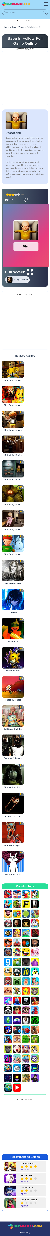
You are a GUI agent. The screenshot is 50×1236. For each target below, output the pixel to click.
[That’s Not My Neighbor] (17, 1049)
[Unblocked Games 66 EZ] (17, 1068)
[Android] (26, 914)
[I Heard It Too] (13, 803)
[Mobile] (26, 981)
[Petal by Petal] (13, 687)
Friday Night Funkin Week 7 (29, 1163)
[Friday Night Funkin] (17, 952)
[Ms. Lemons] (26, 991)
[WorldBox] (8, 1088)
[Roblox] (26, 1001)
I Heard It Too (13, 816)
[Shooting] (35, 1010)
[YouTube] (17, 1088)
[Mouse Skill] (17, 991)
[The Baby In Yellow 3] (13, 493)
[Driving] (17, 943)
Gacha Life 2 (27, 1188)
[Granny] (26, 962)
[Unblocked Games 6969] (35, 1068)
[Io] (26, 972)
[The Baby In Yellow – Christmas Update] (13, 543)
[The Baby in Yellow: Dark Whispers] (13, 394)
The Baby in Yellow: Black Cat (13, 455)
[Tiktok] (8, 1059)
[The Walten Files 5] (13, 774)
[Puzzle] (8, 1001)
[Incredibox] (17, 972)
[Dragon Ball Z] (8, 943)
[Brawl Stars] (8, 933)
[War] (26, 1078)
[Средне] (13, 194)
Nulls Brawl (26, 1176)
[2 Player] (17, 894)
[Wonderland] (13, 658)
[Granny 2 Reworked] (13, 745)
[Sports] (26, 1030)
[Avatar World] (8, 923)
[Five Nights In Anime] (35, 943)
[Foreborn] (13, 628)
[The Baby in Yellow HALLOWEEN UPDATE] (13, 419)
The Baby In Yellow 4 (13, 480)
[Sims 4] (8, 1020)
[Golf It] (17, 962)
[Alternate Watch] (35, 904)
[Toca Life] (17, 1059)
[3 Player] (26, 894)
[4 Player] (35, 894)
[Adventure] (17, 904)
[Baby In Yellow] (17, 923)
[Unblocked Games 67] (26, 1068)
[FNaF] (8, 952)
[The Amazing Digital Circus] (26, 1049)
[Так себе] (10, 194)
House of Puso (13, 875)
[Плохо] (7, 194)
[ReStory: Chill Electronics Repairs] (13, 716)
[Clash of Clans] (17, 933)
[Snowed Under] (13, 570)
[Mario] (8, 981)
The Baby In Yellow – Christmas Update (13, 554)
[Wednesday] (35, 1078)
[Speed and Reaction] (17, 1030)
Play (26, 246)
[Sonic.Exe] (8, 1030)
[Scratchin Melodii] (26, 1010)
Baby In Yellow (21, 280)
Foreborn (13, 642)
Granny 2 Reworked (13, 758)
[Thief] (35, 1049)
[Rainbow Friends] (17, 1001)
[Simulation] (17, 1020)
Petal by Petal (13, 700)
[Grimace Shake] (35, 962)
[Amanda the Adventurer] (8, 914)
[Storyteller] (17, 1039)
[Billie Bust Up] (35, 923)
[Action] (8, 904)
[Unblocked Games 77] (8, 1078)
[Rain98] (13, 599)
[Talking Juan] (8, 1049)
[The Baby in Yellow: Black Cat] (13, 444)
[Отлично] (18, 194)
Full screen (15, 272)
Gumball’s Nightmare (13, 845)
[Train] (26, 1059)
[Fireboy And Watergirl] (26, 943)
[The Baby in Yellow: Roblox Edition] (13, 369)
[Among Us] (17, 914)
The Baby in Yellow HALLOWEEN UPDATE (13, 430)
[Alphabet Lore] (26, 904)
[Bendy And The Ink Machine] (26, 923)
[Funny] (26, 952)
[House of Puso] (13, 861)
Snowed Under (13, 583)
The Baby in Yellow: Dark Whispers (13, 405)
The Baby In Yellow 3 (13, 504)
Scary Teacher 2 (29, 1200)
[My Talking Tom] (35, 991)
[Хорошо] (15, 194)
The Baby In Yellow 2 (13, 529)
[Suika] (26, 1039)
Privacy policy (25, 1233)
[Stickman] (8, 1039)
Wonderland (13, 671)
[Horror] (8, 972)
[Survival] (35, 1039)
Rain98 (13, 612)
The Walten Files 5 (13, 787)
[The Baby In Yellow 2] (13, 518)
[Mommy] (35, 981)
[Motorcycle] (8, 991)
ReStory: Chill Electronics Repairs (13, 729)
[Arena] (35, 914)
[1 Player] (8, 894)
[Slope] (35, 1020)
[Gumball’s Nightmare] (13, 832)
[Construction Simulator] (26, 933)
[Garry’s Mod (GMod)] (8, 962)
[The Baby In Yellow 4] (13, 468)
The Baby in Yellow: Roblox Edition (13, 380)
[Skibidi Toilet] (26, 1020)
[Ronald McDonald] (35, 1001)
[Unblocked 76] (8, 1068)
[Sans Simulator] (8, 1010)
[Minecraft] (17, 981)
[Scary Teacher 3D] (17, 1010)
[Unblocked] (35, 1059)
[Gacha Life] (35, 952)
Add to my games (25, 200)
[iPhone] (35, 972)
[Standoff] (35, 1030)
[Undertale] (17, 1078)
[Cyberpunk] (35, 933)
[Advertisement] (25, 78)
